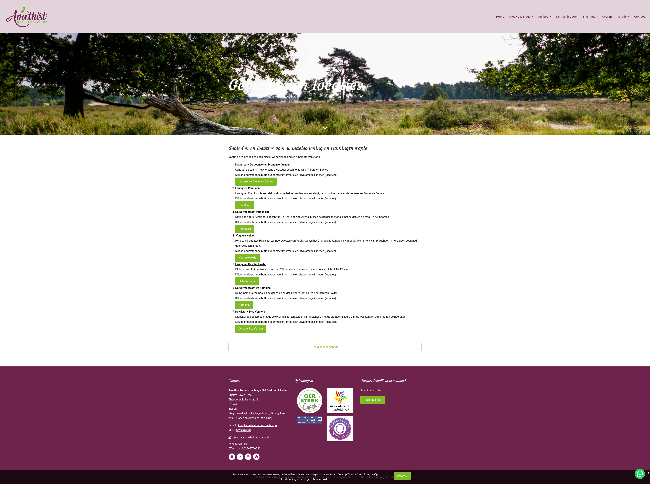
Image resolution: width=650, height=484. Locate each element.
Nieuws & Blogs (520, 16)
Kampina (244, 304)
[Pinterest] (256, 456)
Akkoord (402, 475)
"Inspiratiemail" (373, 399)
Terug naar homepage (325, 347)
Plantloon (244, 205)
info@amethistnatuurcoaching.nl (257, 425)
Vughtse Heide (247, 257)
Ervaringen (590, 16)
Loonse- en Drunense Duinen (256, 181)
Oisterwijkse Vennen (251, 328)
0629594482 (243, 430)
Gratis (622, 16)
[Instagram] (248, 456)
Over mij (607, 16)
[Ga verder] (325, 128)
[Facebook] (232, 456)
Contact (639, 16)
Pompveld (245, 228)
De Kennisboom (567, 16)
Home (500, 16)
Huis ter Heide (247, 281)
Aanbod (543, 16)
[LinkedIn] (240, 456)
